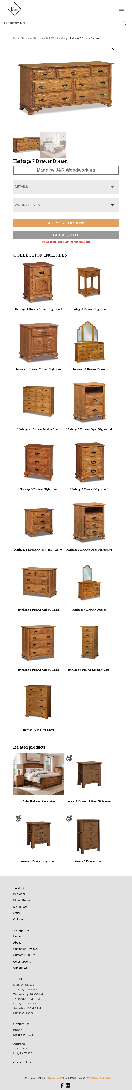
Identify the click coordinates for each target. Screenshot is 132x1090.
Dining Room (21, 900)
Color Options (22, 961)
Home (16, 38)
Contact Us (20, 967)
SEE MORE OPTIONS (66, 223)
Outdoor (18, 919)
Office (17, 913)
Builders (39, 38)
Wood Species (27, 205)
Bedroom (19, 894)
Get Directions (22, 1062)
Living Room (21, 906)
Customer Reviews (25, 948)
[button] (113, 50)
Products (27, 38)
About (17, 942)
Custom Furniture (24, 955)
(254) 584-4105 (23, 1034)
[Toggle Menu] (121, 9)
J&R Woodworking (56, 38)
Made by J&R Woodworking (66, 170)
